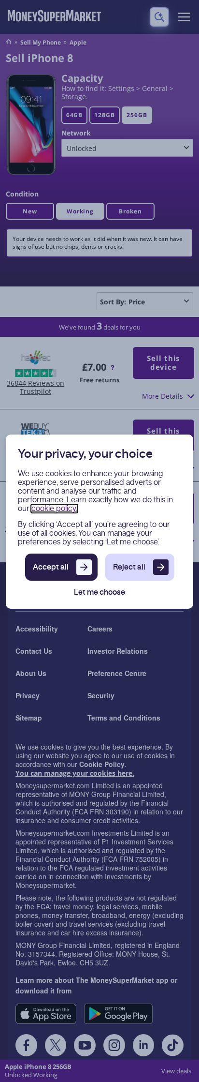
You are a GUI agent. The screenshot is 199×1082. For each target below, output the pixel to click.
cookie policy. (54, 508)
